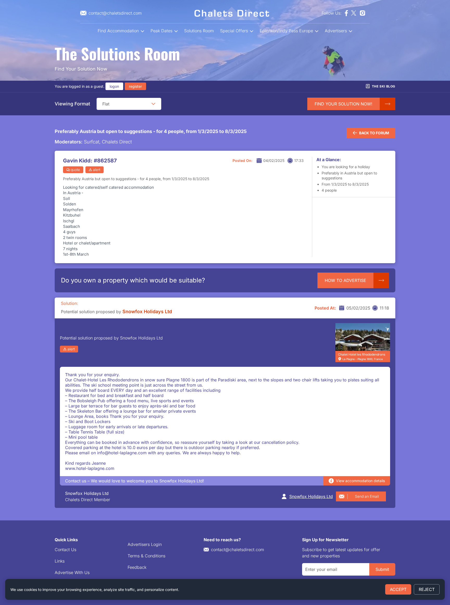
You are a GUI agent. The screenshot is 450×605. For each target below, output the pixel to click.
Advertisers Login (145, 544)
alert (96, 169)
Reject (427, 589)
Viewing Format (72, 103)
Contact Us (65, 549)
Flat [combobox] (105, 103)
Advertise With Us (72, 572)
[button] (153, 104)
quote (75, 169)
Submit (382, 569)
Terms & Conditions (146, 555)
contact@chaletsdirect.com (237, 549)
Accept (398, 589)
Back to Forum (374, 133)
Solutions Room (199, 30)
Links (60, 561)
